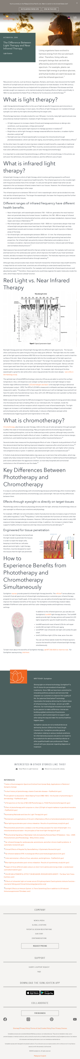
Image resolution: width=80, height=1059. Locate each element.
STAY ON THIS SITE (50, 9)
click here (25, 652)
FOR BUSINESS (40, 1013)
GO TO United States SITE (30, 9)
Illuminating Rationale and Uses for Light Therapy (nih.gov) (26, 814)
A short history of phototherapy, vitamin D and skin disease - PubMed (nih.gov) (33, 791)
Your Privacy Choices (59, 1028)
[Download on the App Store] (33, 992)
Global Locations (39, 925)
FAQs (39, 972)
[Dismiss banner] (77, 3)
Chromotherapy (9, 427)
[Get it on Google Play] (47, 992)
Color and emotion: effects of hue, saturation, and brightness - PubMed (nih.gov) (34, 858)
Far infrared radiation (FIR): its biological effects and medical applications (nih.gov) (35, 854)
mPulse (58, 593)
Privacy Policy (25, 1028)
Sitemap (16, 1028)
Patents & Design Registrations (39, 929)
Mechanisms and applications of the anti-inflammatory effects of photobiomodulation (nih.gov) (39, 819)
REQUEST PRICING (40, 946)
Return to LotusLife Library (55, 769)
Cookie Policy (46, 1028)
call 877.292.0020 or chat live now (56, 650)
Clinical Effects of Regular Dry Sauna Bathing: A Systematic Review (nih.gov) (32, 849)
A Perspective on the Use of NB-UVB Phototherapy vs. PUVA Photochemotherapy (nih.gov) (37, 803)
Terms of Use (35, 1028)
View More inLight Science (28, 769)
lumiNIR (48, 614)
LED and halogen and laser (38, 384)
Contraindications (39, 938)
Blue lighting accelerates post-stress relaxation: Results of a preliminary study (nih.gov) (37, 823)
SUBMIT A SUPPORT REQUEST (39, 967)
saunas (14, 593)
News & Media (39, 920)
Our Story (39, 934)
